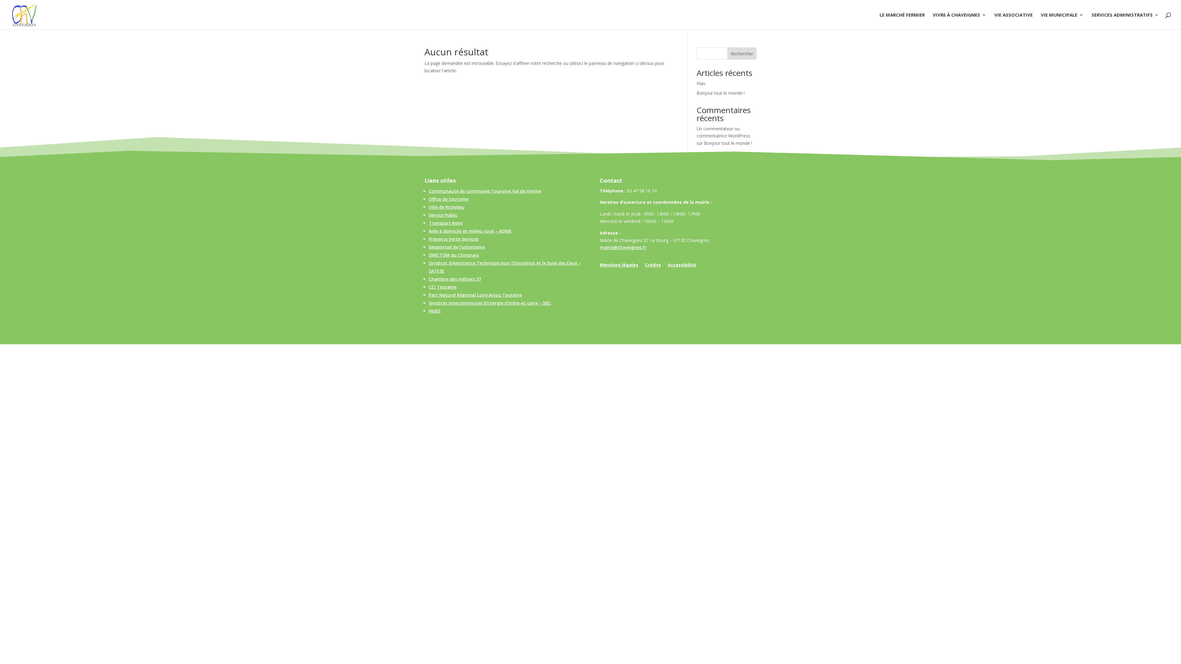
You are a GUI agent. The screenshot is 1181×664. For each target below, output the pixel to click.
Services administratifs (1122, 15)
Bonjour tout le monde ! (721, 93)
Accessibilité (682, 265)
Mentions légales (619, 265)
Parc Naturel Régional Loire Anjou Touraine (475, 295)
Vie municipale (1059, 15)
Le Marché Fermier (902, 15)
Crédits (653, 265)
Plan (701, 83)
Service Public (443, 215)
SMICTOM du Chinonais (454, 255)
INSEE (435, 311)
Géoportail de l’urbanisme (457, 247)
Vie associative (1013, 15)
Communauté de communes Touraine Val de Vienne (485, 191)
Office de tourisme (448, 199)
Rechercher (742, 54)
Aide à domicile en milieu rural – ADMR (470, 231)
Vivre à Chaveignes (956, 15)
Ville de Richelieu (446, 207)
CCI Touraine (442, 287)
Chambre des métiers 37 (455, 279)
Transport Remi (446, 223)
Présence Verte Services (454, 239)
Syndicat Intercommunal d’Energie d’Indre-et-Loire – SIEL (490, 303)
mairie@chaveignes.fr (623, 247)
